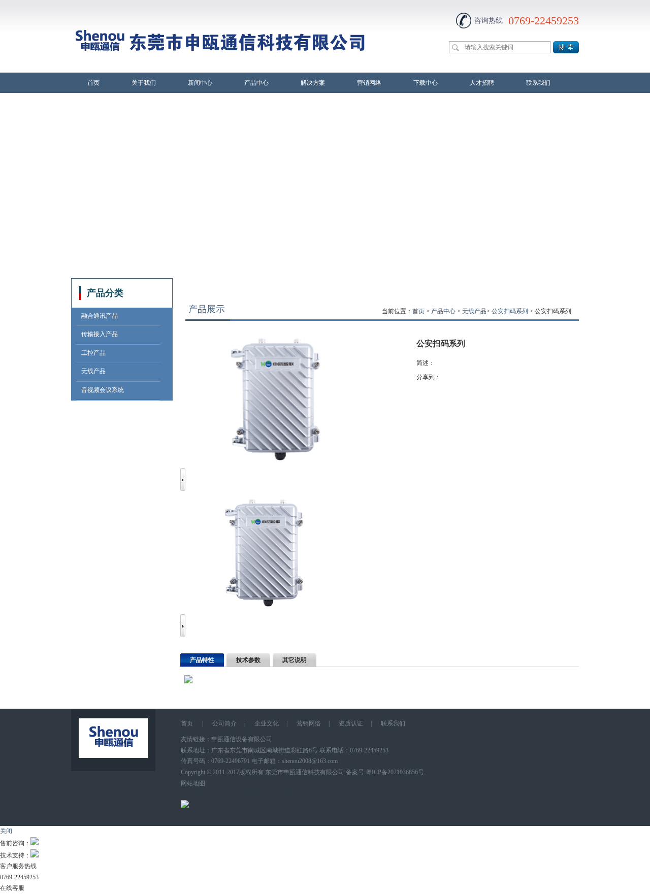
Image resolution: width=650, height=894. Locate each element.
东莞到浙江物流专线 (208, 794)
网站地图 (193, 783)
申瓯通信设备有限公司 (241, 739)
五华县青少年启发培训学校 (272, 794)
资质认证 (351, 723)
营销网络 (369, 82)
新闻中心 (200, 82)
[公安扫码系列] (268, 608)
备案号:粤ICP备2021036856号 (385, 772)
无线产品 (474, 311)
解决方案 (313, 82)
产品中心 (256, 82)
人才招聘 (482, 82)
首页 (93, 82)
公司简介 (224, 723)
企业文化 (266, 723)
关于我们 (144, 82)
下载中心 (425, 82)
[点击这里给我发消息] (34, 843)
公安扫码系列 (510, 311)
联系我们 (538, 82)
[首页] (220, 66)
